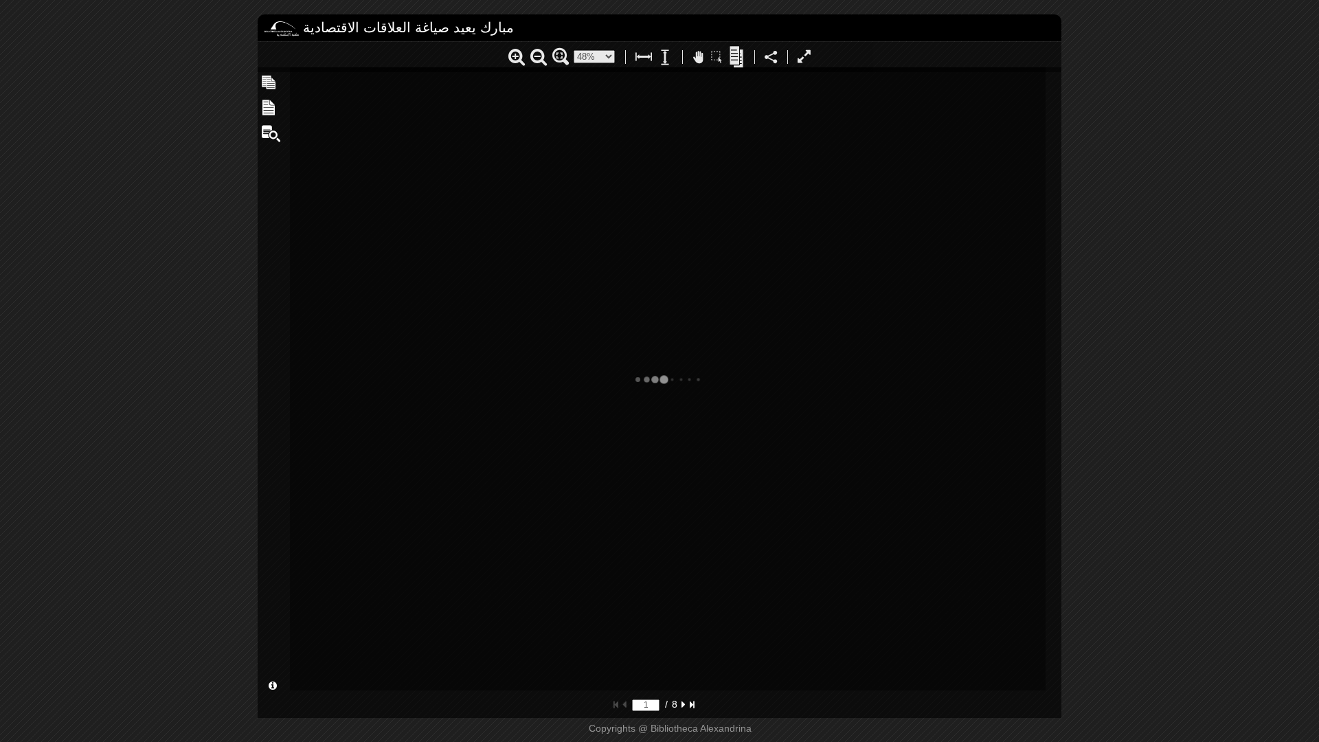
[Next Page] (683, 704)
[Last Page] (692, 704)
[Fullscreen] (804, 59)
